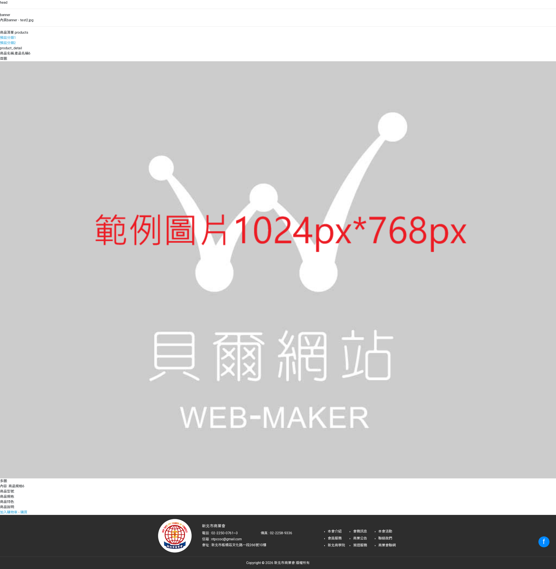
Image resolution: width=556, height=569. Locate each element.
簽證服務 (359, 545)
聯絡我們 (384, 538)
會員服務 (334, 538)
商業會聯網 (386, 545)
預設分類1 (8, 38)
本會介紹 (334, 531)
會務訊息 (359, 531)
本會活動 (384, 531)
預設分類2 (8, 43)
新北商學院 (336, 545)
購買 (23, 512)
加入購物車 (8, 512)
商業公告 (359, 538)
